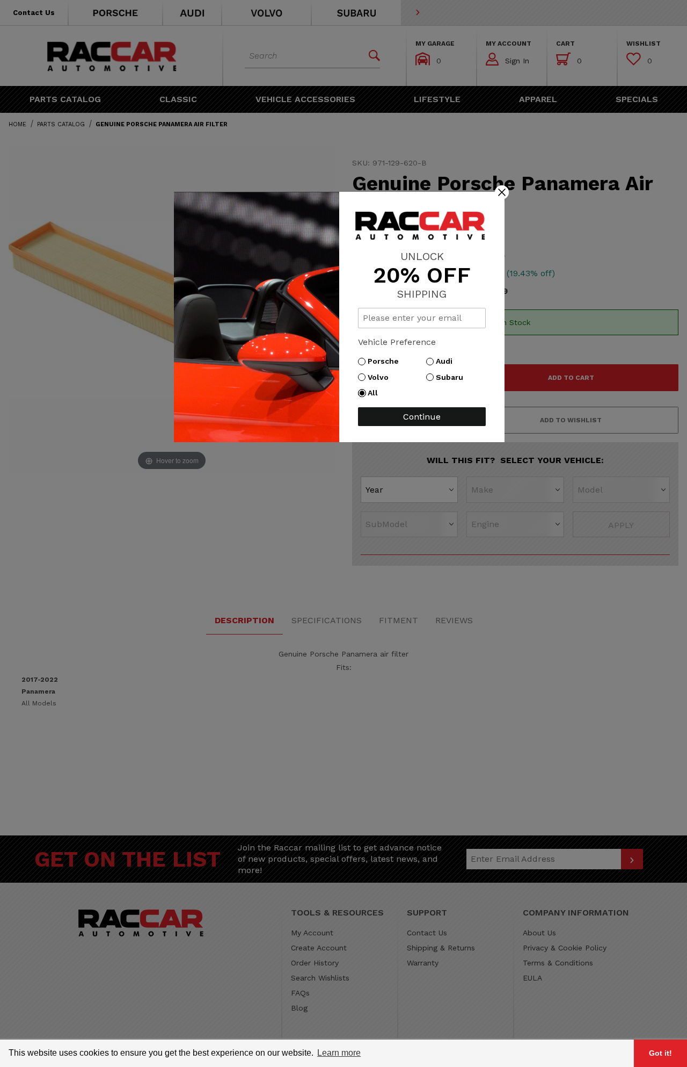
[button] (502, 192)
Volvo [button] (381, 377)
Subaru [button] (452, 377)
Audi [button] (446, 361)
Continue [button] (422, 417)
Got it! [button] (660, 1053)
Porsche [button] (386, 361)
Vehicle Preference (397, 342)
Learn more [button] (339, 1052)
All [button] (375, 392)
